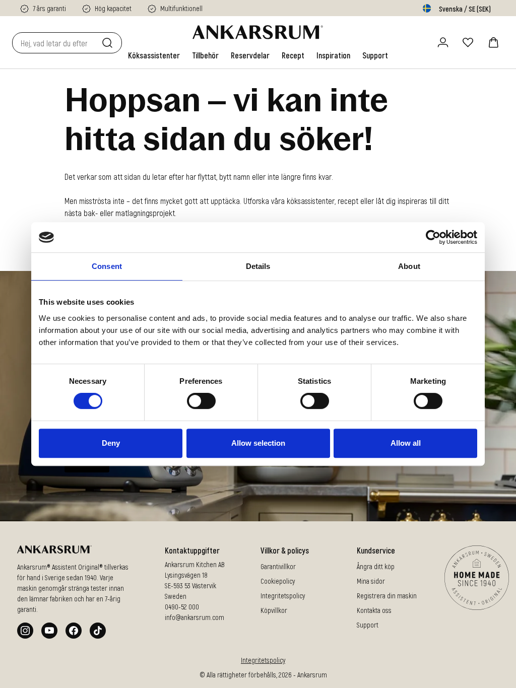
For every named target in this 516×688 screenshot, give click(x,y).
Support (367, 625)
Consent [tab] (107, 266)
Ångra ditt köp (376, 566)
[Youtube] (49, 631)
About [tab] (409, 266)
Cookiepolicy (278, 581)
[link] (154, 55)
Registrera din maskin (387, 595)
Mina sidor (371, 581)
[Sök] (109, 43)
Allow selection (258, 443)
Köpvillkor (274, 610)
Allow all (406, 443)
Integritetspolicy (283, 595)
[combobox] (55, 43)
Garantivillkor (278, 566)
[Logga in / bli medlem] (443, 42)
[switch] (201, 401)
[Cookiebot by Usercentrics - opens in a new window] (433, 237)
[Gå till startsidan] (257, 32)
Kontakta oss (374, 610)
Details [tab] (258, 266)
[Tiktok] (98, 631)
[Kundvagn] (493, 42)
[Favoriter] (468, 42)
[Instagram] (25, 631)
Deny (111, 443)
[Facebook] (74, 631)
